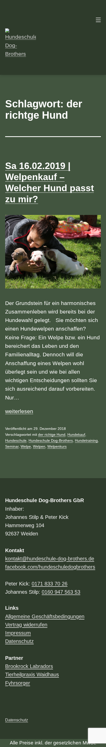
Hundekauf (76, 434)
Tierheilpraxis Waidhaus (32, 674)
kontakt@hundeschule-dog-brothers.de (49, 558)
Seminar (12, 446)
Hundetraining (86, 440)
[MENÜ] (97, 19)
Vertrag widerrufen (26, 625)
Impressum (18, 633)
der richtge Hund (51, 434)
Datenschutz (19, 641)
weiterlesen (19, 411)
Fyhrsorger (17, 683)
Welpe (26, 446)
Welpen (39, 446)
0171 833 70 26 (49, 584)
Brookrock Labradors (29, 666)
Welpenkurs (57, 446)
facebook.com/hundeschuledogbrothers (50, 567)
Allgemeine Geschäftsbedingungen (44, 616)
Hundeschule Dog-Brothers (51, 440)
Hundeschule (15, 440)
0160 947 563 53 (61, 592)
